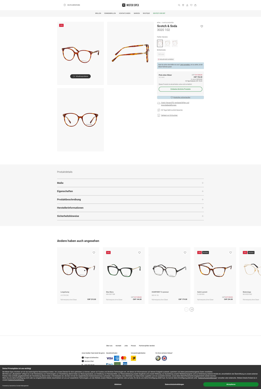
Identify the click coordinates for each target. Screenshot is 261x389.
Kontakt (118, 346)
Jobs (126, 346)
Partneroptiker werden (147, 346)
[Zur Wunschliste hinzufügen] (202, 26)
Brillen (98, 13)
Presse (133, 346)
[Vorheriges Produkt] (186, 309)
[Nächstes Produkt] (192, 309)
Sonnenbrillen (110, 13)
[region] (130, 277)
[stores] (183, 5)
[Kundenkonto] (187, 5)
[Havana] (160, 43)
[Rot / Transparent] (175, 43)
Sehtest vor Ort (159, 13)
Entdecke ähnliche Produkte (180, 89)
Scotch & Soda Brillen (168, 22)
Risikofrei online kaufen (181, 97)
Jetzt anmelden (185, 64)
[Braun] (167, 43)
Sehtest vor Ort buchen (169, 115)
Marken (137, 13)
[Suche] (179, 5)
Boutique (146, 13)
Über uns (109, 346)
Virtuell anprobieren (82, 76)
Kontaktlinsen (124, 13)
